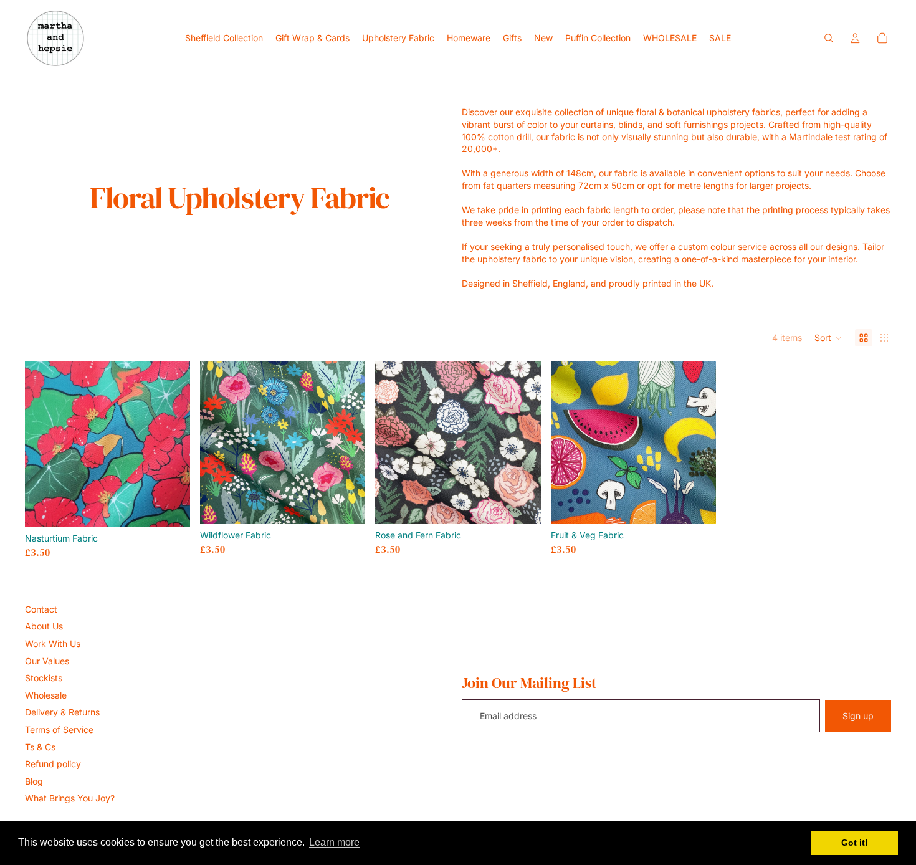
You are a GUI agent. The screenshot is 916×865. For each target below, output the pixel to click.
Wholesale (46, 695)
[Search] (828, 38)
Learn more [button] (334, 842)
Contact (41, 609)
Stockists (43, 677)
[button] (828, 337)
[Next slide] (346, 443)
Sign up (858, 715)
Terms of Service (59, 729)
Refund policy (53, 763)
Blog (34, 781)
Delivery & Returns (62, 712)
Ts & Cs (40, 747)
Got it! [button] (854, 843)
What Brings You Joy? (70, 798)
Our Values (47, 661)
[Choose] (171, 508)
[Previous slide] (218, 443)
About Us (44, 626)
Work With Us (52, 643)
